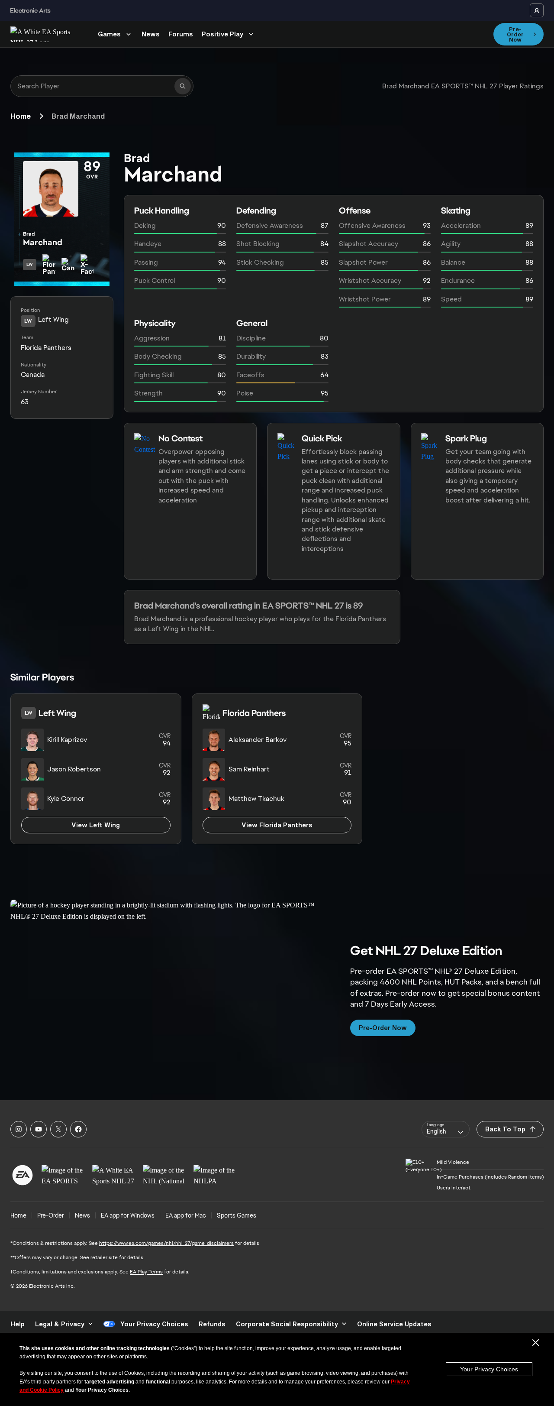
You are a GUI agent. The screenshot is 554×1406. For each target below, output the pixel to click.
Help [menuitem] (17, 1324)
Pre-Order (50, 1215)
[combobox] (446, 1129)
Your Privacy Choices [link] (154, 1324)
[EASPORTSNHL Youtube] (38, 1129)
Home (20, 116)
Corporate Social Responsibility (287, 1324)
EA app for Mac (185, 1215)
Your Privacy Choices (489, 1369)
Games (109, 34)
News (151, 34)
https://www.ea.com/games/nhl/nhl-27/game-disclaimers (166, 1243)
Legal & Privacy (59, 1324)
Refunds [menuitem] (212, 1324)
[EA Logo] (22, 1175)
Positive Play (222, 34)
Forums (180, 34)
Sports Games (236, 1215)
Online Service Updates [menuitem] (394, 1324)
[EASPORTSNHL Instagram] (18, 1129)
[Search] (182, 86)
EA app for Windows (128, 1215)
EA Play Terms (146, 1271)
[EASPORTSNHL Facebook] (78, 1129)
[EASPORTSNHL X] (58, 1129)
